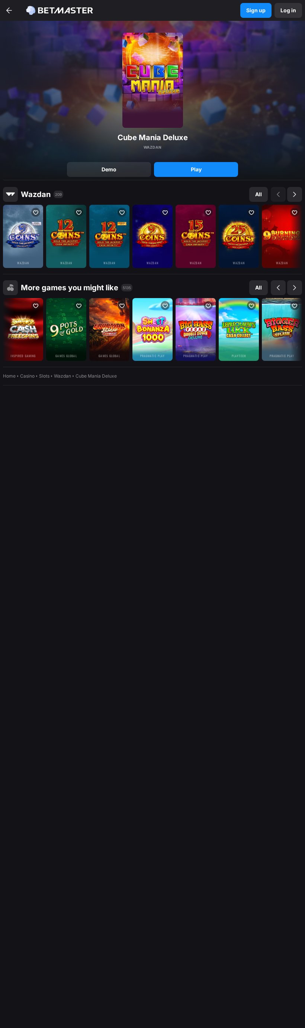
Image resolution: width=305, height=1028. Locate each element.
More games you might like (69, 287)
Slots (44, 376)
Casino (27, 376)
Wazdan (36, 194)
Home (9, 376)
